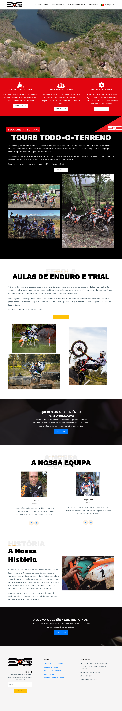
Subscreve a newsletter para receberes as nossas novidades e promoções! (20, 677)
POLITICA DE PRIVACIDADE (54, 678)
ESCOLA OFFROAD (57, 5)
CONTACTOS (93, 5)
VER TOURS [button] (61, 109)
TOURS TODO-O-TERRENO (53, 664)
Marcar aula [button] (61, 317)
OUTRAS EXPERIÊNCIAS (76, 5)
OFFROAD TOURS (41, 5)
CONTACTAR (61, 632)
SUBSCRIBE (20, 690)
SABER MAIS (61, 431)
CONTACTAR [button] (101, 109)
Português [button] (108, 5)
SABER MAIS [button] (20, 106)
